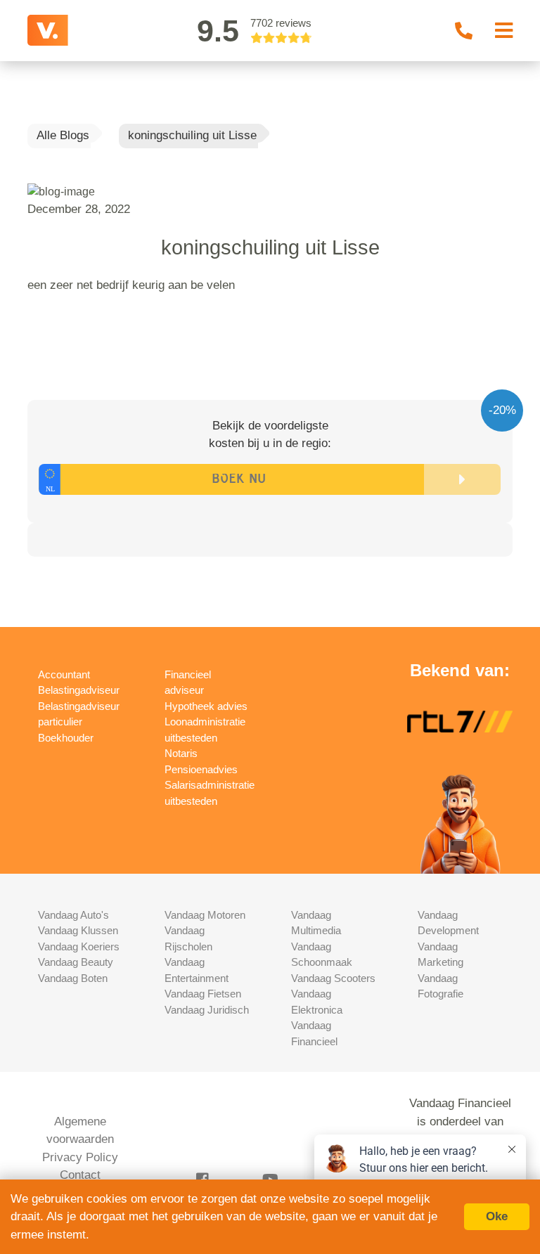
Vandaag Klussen (78, 930)
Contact (80, 1175)
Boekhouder (66, 738)
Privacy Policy (80, 1157)
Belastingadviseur (79, 690)
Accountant (64, 674)
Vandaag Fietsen (203, 994)
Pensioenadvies (201, 769)
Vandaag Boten (73, 978)
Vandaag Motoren (205, 915)
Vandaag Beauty (75, 962)
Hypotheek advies (206, 706)
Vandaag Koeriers (79, 946)
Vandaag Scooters (333, 978)
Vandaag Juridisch (207, 1010)
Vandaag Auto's (73, 915)
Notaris (181, 753)
